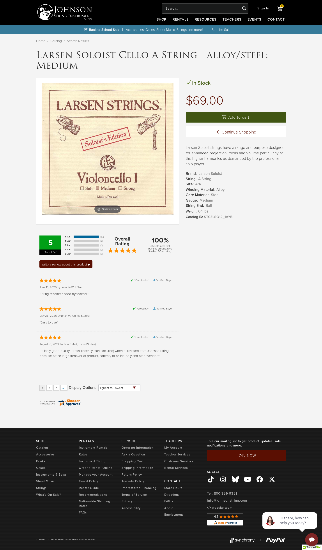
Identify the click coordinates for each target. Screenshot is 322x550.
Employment (173, 514)
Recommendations (93, 494)
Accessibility (131, 508)
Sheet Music (45, 481)
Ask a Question (133, 454)
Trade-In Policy (133, 481)
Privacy (127, 501)
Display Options (82, 388)
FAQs (83, 512)
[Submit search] (244, 8)
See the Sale (221, 29)
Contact (276, 19)
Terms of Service (134, 494)
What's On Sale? (48, 494)
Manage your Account (96, 474)
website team (221, 507)
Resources (205, 19)
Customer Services (178, 461)
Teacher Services (177, 454)
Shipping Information (137, 467)
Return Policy (132, 474)
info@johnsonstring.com (227, 500)
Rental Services (176, 467)
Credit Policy (88, 481)
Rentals (181, 19)
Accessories (45, 454)
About (168, 508)
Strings (41, 487)
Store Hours (173, 487)
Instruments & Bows (51, 474)
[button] (263, 8)
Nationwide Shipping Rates (94, 503)
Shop (162, 19)
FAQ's (168, 501)
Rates (83, 454)
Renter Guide (89, 487)
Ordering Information (138, 447)
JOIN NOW (246, 455)
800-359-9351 (225, 493)
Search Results (78, 40)
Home (40, 40)
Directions (172, 494)
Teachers (232, 19)
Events (255, 19)
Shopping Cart (132, 461)
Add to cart (238, 117)
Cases (41, 467)
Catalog (56, 40)
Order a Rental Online (95, 467)
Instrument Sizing (92, 461)
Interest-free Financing (139, 487)
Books (41, 461)
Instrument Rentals (93, 447)
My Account (173, 447)
